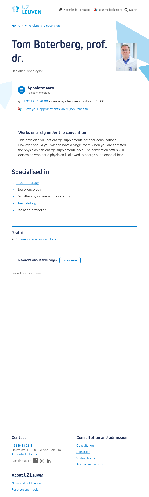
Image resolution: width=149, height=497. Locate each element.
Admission (83, 451)
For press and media (25, 489)
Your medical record (110, 9)
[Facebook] (35, 460)
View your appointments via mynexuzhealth (55, 108)
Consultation (85, 445)
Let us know (69, 260)
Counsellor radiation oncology (36, 239)
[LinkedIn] (48, 460)
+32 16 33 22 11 (22, 445)
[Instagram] (42, 460)
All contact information (27, 454)
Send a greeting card (90, 464)
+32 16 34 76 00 (35, 100)
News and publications (27, 483)
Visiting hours (85, 458)
